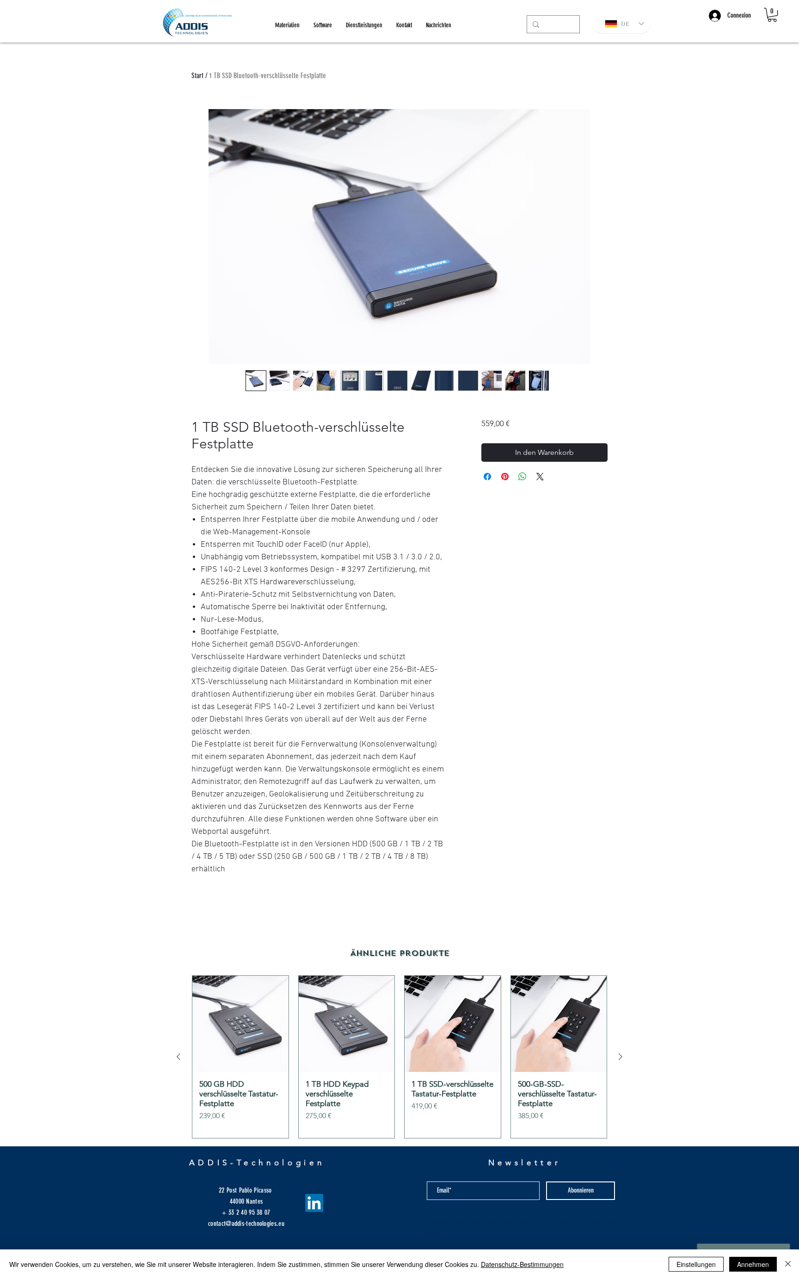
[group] (399, 1057)
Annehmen (753, 1264)
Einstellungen (696, 1264)
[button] (772, 15)
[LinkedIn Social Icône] (314, 1203)
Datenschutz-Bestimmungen (522, 1264)
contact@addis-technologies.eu (246, 1223)
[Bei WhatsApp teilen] (522, 476)
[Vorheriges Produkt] (178, 1056)
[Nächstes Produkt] (620, 1056)
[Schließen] (787, 1264)
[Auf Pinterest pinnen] (504, 476)
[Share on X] (540, 476)
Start (197, 75)
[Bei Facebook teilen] (487, 476)
